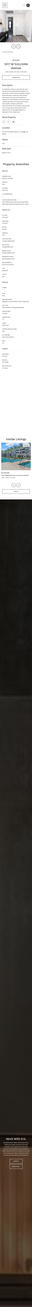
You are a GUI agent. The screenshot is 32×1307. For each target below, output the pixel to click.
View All (16, 491)
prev (14, 46)
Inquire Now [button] (16, 77)
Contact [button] (16, 1161)
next (18, 46)
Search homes (16, 1167)
